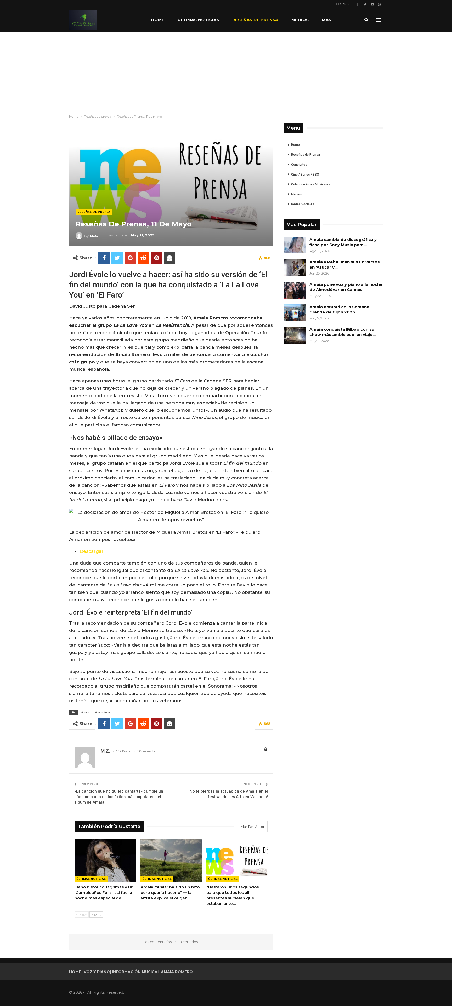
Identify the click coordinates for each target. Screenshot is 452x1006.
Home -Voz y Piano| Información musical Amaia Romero (131, 971)
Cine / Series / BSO (305, 174)
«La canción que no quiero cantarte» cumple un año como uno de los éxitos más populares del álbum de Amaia (118, 797)
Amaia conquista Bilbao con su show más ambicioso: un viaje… (342, 332)
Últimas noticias (198, 19)
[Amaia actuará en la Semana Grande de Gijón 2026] (295, 312)
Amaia (85, 712)
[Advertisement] (226, 70)
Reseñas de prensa (255, 19)
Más (326, 19)
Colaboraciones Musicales (310, 184)
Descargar (92, 551)
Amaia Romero (104, 712)
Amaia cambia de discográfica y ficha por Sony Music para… (343, 242)
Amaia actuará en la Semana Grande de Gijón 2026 (339, 309)
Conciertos (299, 164)
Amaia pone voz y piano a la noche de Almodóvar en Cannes (345, 287)
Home (158, 19)
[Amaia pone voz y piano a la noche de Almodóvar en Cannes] (295, 290)
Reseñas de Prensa (305, 154)
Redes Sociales (302, 204)
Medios (300, 19)
